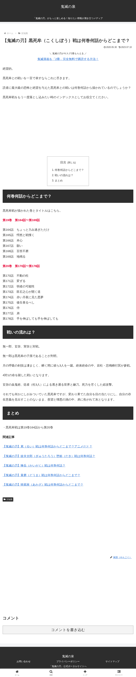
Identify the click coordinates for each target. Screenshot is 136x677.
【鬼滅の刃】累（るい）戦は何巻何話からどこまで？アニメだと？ (47, 446)
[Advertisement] (68, 127)
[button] (126, 516)
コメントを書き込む (68, 630)
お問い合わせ (24, 661)
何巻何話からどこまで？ (69, 169)
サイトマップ (112, 661)
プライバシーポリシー (68, 661)
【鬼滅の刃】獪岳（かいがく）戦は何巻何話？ (34, 465)
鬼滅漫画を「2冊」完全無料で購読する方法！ (68, 59)
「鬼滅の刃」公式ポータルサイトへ (68, 666)
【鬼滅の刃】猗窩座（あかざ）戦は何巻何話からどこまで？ (43, 484)
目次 (63, 162)
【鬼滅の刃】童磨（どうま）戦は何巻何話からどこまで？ (41, 475)
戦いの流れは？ (64, 175)
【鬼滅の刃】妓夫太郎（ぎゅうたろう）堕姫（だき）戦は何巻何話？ (49, 456)
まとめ (59, 180)
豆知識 (9, 499)
